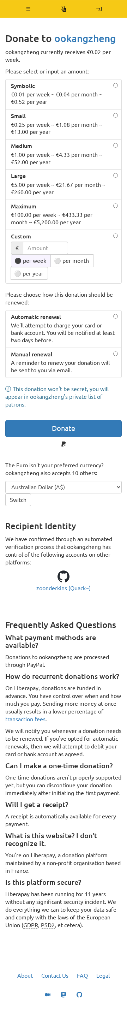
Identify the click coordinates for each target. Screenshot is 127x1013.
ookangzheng (85, 38)
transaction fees (25, 719)
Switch (18, 500)
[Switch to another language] (63, 9)
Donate (63, 428)
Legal (103, 975)
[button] (28, 9)
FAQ (82, 975)
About (25, 975)
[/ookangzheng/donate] (99, 9)
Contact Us (54, 975)
